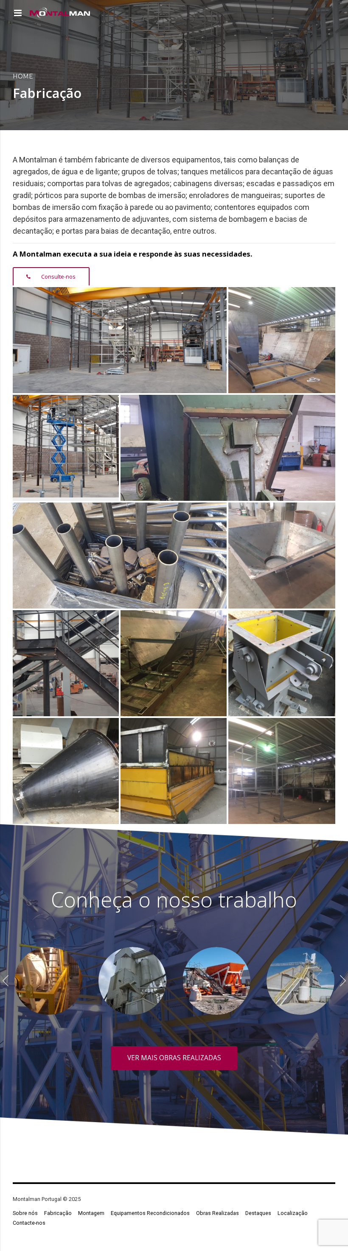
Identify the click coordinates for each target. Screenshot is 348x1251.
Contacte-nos (29, 1223)
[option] (48, 981)
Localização (293, 1213)
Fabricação (58, 1213)
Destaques (258, 1213)
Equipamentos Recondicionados (150, 1213)
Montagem (91, 1213)
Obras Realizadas (217, 1213)
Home (23, 76)
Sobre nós (25, 1213)
